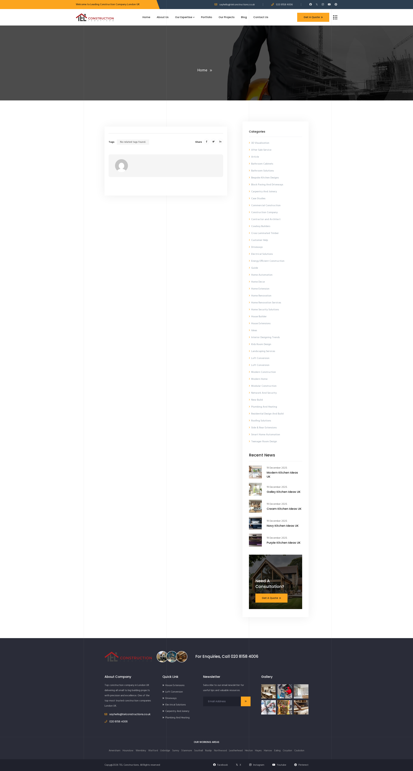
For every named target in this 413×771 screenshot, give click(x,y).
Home (146, 17)
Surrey (175, 751)
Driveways (257, 247)
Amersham (114, 751)
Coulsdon (299, 751)
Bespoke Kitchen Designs (265, 178)
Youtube (281, 765)
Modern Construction (263, 372)
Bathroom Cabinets (262, 164)
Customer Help (259, 240)
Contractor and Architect (266, 219)
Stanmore (186, 751)
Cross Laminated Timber (265, 233)
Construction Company (264, 212)
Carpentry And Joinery (264, 192)
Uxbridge (165, 751)
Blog (244, 17)
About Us (163, 17)
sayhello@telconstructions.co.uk (237, 5)
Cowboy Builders (260, 226)
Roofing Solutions (261, 421)
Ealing (277, 751)
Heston (249, 751)
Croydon (287, 751)
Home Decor (258, 282)
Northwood (220, 751)
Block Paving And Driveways (267, 185)
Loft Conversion (260, 358)
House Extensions (261, 323)
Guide (254, 268)
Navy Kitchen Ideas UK (283, 526)
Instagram (258, 765)
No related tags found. (133, 142)
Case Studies (258, 199)
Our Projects (227, 17)
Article (255, 157)
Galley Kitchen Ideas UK (284, 492)
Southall (198, 751)
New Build (257, 400)
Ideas (254, 330)
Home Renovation (261, 296)
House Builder (259, 317)
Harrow (268, 751)
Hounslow (128, 751)
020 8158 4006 (284, 5)
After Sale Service (261, 150)
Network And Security (264, 393)
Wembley (141, 751)
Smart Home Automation (265, 435)
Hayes (258, 751)
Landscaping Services (263, 351)
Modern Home (259, 379)
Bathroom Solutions (262, 171)
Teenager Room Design (264, 442)
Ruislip (208, 751)
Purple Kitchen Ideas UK (284, 543)
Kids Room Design (261, 344)
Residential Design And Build (267, 414)
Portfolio (206, 17)
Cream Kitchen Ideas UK (284, 509)
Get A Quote (312, 17)
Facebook (222, 765)
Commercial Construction (266, 205)
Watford (153, 751)
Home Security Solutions (265, 310)
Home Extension (260, 289)
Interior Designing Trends (265, 337)
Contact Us (260, 17)
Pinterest (303, 765)
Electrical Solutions (262, 254)
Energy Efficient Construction (267, 261)
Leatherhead (236, 751)
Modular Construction (264, 386)
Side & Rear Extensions (264, 428)
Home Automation (261, 275)
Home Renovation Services (266, 303)
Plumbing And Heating (264, 407)
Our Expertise (183, 17)
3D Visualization (260, 143)
